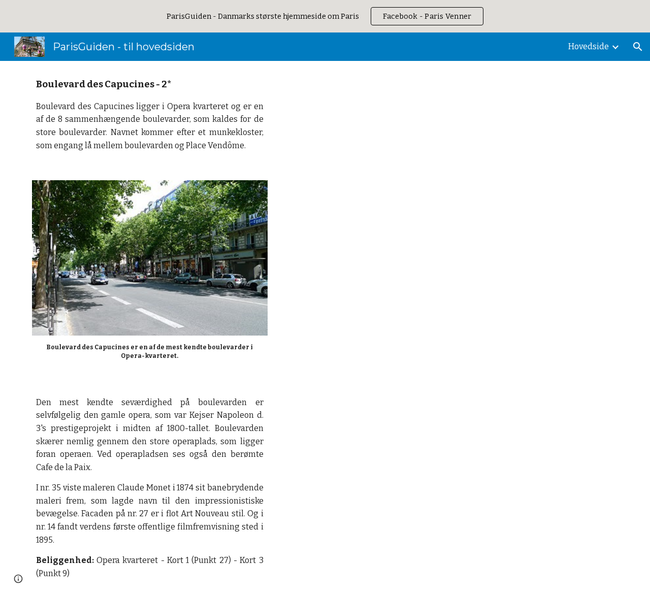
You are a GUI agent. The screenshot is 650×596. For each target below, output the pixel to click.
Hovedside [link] (588, 46)
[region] (325, 16)
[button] (638, 47)
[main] (150, 114)
